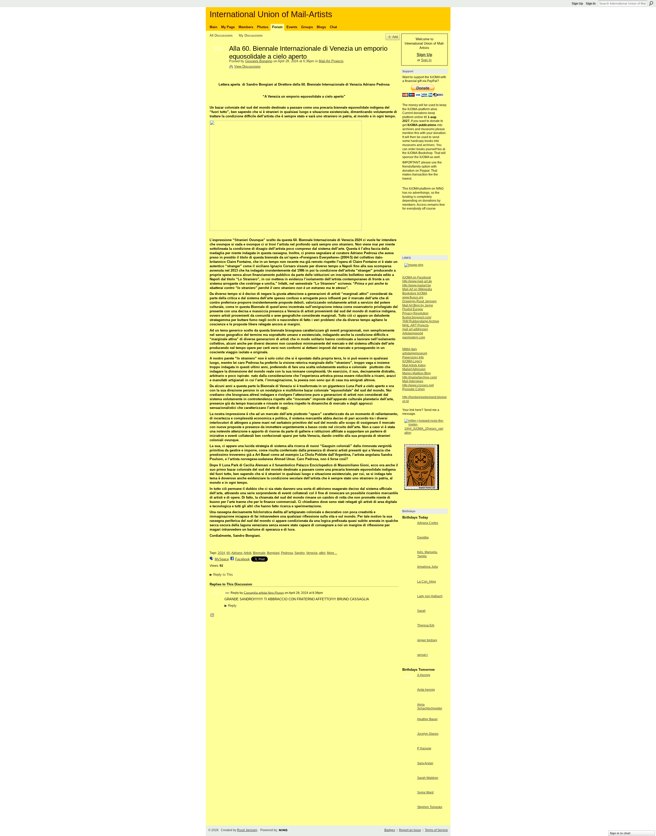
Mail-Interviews (412, 381)
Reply (230, 605)
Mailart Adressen (414, 369)
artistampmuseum (414, 353)
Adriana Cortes (427, 523)
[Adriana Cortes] (408, 532)
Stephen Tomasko (429, 807)
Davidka (423, 537)
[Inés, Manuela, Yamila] (408, 561)
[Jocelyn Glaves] (408, 743)
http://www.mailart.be (416, 285)
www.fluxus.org (412, 297)
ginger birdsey (427, 640)
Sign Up (577, 3)
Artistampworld (412, 333)
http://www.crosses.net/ (418, 385)
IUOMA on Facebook (416, 277)
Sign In (591, 3)
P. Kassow (424, 748)
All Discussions (221, 35)
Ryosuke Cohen (413, 389)
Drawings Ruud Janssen (419, 301)
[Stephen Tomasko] (408, 816)
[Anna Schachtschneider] (408, 714)
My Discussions (251, 35)
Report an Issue (410, 830)
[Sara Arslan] (408, 773)
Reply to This (221, 574)
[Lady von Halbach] (408, 605)
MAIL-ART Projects (415, 325)
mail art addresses (415, 329)
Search (651, 3)
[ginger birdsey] (408, 650)
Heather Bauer (427, 719)
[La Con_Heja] (408, 591)
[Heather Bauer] (408, 728)
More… (332, 553)
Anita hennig (426, 689)
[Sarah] (408, 620)
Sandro (299, 553)
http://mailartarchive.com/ (419, 377)
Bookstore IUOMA (414, 293)
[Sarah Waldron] (408, 787)
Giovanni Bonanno (258, 61)
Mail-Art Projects (331, 61)
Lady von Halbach (430, 596)
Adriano (236, 553)
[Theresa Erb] (408, 635)
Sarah (421, 611)
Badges (389, 830)
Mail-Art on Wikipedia (417, 289)
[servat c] (408, 664)
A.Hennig (423, 675)
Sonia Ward (425, 792)
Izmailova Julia (427, 567)
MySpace (222, 559)
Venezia (311, 553)
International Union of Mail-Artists (271, 14)
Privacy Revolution (415, 313)
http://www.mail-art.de (417, 281)
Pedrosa (287, 553)
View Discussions (247, 66)
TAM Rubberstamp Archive (420, 321)
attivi (322, 553)
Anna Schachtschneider (429, 706)
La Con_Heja (426, 581)
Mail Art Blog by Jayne (417, 305)
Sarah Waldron (427, 778)
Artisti (247, 553)
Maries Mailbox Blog (416, 373)
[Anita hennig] (408, 699)
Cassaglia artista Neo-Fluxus (264, 592)
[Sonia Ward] (408, 802)
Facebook (242, 559)
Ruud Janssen (247, 830)
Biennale (259, 553)
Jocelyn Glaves (427, 734)
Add (395, 36)
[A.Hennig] (408, 684)
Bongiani (273, 553)
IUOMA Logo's (412, 361)
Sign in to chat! (620, 833)
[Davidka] (408, 547)
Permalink (227, 593)
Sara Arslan (425, 763)
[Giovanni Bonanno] (218, 59)
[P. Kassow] (408, 758)
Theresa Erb (425, 625)
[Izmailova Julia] (408, 576)
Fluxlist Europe (412, 309)
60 (228, 553)
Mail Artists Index (414, 365)
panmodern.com (413, 337)
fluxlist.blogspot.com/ (416, 317)
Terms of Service (436, 830)
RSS (212, 615)
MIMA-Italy (409, 349)
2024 (221, 553)
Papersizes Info (413, 357)
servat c (422, 655)
